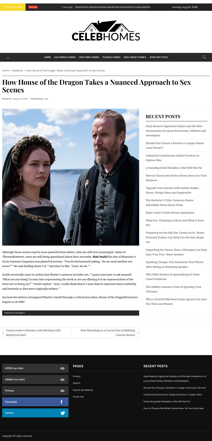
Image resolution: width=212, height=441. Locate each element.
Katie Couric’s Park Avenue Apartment (170, 212)
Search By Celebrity (83, 390)
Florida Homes (111, 57)
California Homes (65, 57)
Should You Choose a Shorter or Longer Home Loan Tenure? (174, 387)
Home (47, 57)
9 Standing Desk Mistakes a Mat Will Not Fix (174, 167)
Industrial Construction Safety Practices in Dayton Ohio (172, 394)
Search (76, 383)
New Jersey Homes (135, 57)
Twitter (9, 412)
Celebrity (20, 313)
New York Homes (89, 57)
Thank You (78, 396)
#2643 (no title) (15, 379)
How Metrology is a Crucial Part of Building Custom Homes (108, 333)
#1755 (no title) (159, 57)
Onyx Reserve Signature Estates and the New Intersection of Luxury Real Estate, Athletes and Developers (97, 7)
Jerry (46, 99)
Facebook (11, 401)
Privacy (9, 390)
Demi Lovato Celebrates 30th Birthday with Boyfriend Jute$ (33, 333)
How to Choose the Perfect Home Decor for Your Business (173, 408)
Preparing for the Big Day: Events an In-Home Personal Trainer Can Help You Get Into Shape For (175, 237)
